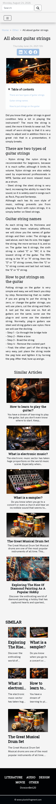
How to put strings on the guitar (25, 106)
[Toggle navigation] (7, 18)
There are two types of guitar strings (27, 95)
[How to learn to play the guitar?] (28, 390)
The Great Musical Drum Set (28, 541)
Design (44, 777)
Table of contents (22, 89)
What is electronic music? (28, 454)
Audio (30, 777)
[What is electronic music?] (28, 438)
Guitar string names (19, 100)
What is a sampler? (28, 497)
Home (5, 29)
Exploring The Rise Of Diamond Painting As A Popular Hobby (28, 588)
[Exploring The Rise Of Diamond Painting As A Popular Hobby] (28, 569)
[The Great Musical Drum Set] (28, 525)
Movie (20, 782)
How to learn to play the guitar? (28, 408)
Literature (14, 777)
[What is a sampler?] (28, 481)
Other (15, 29)
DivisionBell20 (28, 787)
